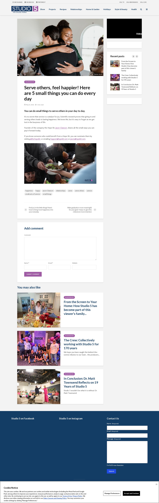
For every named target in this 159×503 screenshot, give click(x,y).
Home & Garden (92, 9)
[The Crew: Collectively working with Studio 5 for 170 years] (38, 348)
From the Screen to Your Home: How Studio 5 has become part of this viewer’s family (129, 66)
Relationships (76, 9)
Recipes (63, 9)
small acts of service (32, 194)
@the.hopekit (35, 139)
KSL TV (122, 2)
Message (114, 439)
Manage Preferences (112, 493)
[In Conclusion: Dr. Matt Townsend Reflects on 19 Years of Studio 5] (38, 386)
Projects (52, 9)
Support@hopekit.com (59, 139)
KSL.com (143, 2)
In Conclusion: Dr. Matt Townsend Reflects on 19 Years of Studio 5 (81, 382)
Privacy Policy (77, 496)
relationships (60, 191)
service (89, 191)
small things (47, 194)
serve (70, 191)
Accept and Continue (131, 493)
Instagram (18, 2)
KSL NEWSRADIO (132, 2)
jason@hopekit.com (77, 139)
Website (74, 263)
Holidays (107, 9)
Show (42, 9)
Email (50, 263)
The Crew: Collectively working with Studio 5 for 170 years (81, 344)
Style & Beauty (121, 9)
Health (134, 9)
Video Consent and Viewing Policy (55, 498)
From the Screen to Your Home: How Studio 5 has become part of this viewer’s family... (80, 308)
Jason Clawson (61, 128)
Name (26, 263)
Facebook (30, 2)
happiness (29, 191)
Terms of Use (67, 496)
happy (38, 191)
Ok (156, 484)
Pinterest (42, 2)
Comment (27, 235)
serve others (79, 191)
